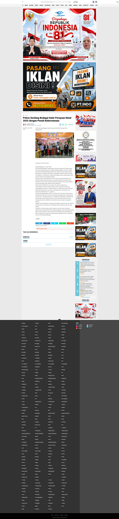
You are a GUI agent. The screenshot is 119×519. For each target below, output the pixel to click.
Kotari (23, 398)
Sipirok (23, 474)
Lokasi (49, 407)
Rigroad (23, 456)
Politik (57, 5)
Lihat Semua (48, 244)
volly (62, 506)
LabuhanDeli (64, 401)
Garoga (36, 372)
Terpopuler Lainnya (86, 297)
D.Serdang (37, 358)
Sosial (36, 474)
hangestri (63, 378)
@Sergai (23, 323)
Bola (62, 352)
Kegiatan (63, 393)
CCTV (62, 355)
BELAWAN (24, 346)
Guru (62, 375)
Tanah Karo (50, 482)
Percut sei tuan (51, 445)
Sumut (49, 474)
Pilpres (36, 448)
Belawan (31, 5)
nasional (63, 422)
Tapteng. (50, 491)
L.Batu (23, 401)
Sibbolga (63, 465)
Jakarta (41, 5)
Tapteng (23, 491)
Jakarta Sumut (51, 387)
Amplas (63, 326)
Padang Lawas (64, 430)
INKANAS (63, 384)
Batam (49, 337)
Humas (70, 5)
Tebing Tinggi (64, 494)
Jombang (24, 390)
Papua (49, 439)
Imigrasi (50, 384)
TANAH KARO (64, 482)
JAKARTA (37, 387)
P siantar (63, 427)
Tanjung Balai (25, 485)
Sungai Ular (24, 477)
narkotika (50, 422)
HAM (23, 378)
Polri (23, 453)
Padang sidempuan (26, 433)
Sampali (37, 459)
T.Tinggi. (50, 480)
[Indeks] (93, 2)
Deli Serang (24, 363)
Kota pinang (64, 395)
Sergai (23, 462)
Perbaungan (24, 445)
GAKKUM (63, 369)
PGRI (23, 448)
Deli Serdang (51, 363)
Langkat (50, 404)
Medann (36, 416)
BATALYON (37, 337)
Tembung (50, 497)
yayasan (50, 509)
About (52, 515)
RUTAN (62, 456)
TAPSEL (63, 488)
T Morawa (63, 477)
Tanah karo (37, 482)
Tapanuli (92, 5)
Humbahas (24, 384)
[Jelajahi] (117, 2)
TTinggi (63, 503)
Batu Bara (63, 340)
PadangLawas (64, 433)
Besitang (63, 346)
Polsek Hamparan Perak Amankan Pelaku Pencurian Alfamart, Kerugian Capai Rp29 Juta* (87, 292)
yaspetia (37, 509)
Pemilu (63, 442)
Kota (49, 395)
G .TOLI (36, 369)
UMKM (36, 506)
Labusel (37, 404)
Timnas (63, 497)
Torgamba (37, 503)
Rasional (50, 453)
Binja (36, 349)
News (53, 5)
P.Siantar (24, 430)
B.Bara (23, 332)
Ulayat (23, 506)
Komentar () (71, 124)
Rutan (62, 5)
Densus (49, 366)
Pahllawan (24, 436)
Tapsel (49, 488)
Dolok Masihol (25, 369)
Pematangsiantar (52, 442)
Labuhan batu (38, 401)
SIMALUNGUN (37, 471)
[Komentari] (70, 223)
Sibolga (36, 468)
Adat (66, 5)
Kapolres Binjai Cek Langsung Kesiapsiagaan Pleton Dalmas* (87, 271)
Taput (62, 491)
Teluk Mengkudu (38, 497)
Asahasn (63, 329)
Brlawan (37, 355)
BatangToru (51, 340)
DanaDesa (37, 361)
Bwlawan (50, 355)
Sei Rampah (63, 459)
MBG (49, 410)
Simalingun (64, 468)
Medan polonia (51, 413)
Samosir (23, 459)
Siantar (36, 465)
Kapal (49, 390)
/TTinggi (37, 323)
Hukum (36, 5)
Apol (36, 329)
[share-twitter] (63, 124)
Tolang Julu (24, 503)
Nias (62, 424)
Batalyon (24, 337)
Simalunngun (51, 471)
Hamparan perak (38, 378)
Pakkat (36, 436)
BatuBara (50, 343)
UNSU (49, 506)
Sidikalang (50, 468)
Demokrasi (37, 366)
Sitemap (66, 515)
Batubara (37, 343)
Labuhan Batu (51, 401)
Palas (49, 436)
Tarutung (37, 494)
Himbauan (37, 381)
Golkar (23, 375)
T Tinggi (23, 480)
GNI (62, 372)
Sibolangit (24, 468)
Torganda (50, 503)
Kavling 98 (50, 393)
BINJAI (62, 349)
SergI (49, 462)
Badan (49, 332)
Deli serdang (38, 363)
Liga (36, 407)
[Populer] (96, 2)
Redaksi (62, 515)
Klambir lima (25, 395)
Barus (62, 334)
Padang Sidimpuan (52, 433)
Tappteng (37, 488)
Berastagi (37, 346)
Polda (62, 448)
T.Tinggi (36, 480)
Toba (49, 500)
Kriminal (75, 5)
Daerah (49, 358)
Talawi (62, 480)
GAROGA (49, 372)
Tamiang (23, 482)
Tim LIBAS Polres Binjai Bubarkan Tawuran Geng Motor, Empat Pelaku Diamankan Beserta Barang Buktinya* (86, 286)
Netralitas (85, 5)
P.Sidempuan (37, 430)
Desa (62, 366)
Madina (63, 407)
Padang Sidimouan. (39, 433)
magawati (24, 410)
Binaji (23, 349)
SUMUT (62, 474)
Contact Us (57, 515)
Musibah (23, 422)
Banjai (49, 334)
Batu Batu (24, 343)
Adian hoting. (51, 326)
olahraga (50, 427)
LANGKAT (63, 404)
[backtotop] (59, 320)
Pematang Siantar (39, 442)
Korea (36, 395)
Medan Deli (37, 413)
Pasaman (63, 439)
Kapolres (63, 390)
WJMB (23, 509)
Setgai (62, 462)
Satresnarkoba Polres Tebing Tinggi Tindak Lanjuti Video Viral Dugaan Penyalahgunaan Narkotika (87, 265)
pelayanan (24, 442)
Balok (36, 334)
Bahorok (63, 332)
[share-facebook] (60, 124)
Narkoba (37, 422)
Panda (23, 439)
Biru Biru (37, 352)
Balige (23, 334)
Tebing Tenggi (51, 494)
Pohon (49, 448)
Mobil (36, 419)
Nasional (24, 424)
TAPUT (23, 494)
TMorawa (37, 500)
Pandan (36, 439)
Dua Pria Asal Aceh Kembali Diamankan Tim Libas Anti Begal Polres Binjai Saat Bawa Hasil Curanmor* (87, 279)
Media (80, 5)
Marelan (37, 410)
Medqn (62, 416)
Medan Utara (24, 416)
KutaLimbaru (64, 398)
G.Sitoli (50, 369)
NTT (36, 427)
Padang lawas (51, 430)
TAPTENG (37, 491)
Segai (49, 459)
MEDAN (23, 413)
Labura (23, 404)
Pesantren (63, 445)
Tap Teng (63, 485)
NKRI (23, 427)
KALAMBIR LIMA (38, 390)
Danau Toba (50, 361)
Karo (36, 393)
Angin (23, 329)
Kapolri (23, 393)
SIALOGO (23, 465)
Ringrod (37, 456)
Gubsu (36, 375)
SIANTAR (50, 465)
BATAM (62, 337)
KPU (36, 398)
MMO (23, 419)
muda (62, 419)
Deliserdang (47, 5)
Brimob (23, 355)
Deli (62, 361)
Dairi (62, 358)
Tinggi (23, 500)
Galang (23, 372)
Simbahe (63, 471)
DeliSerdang (24, 366)
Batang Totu (37, 340)
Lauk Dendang (25, 407)
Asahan (50, 329)
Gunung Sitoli (51, 375)
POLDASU (50, 451)
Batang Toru (24, 340)
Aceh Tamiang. (25, 326)
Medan (26, 5)
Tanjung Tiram (51, 485)
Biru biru (24, 352)
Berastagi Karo (51, 346)
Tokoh (62, 500)
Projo (36, 453)
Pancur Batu (64, 436)
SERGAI (36, 462)
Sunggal (37, 477)
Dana (23, 361)
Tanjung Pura (38, 485)
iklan (36, 384)
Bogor (49, 352)
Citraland (24, 358)
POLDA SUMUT (38, 451)
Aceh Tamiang (64, 323)
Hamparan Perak (52, 378)
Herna (23, 381)
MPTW (49, 419)
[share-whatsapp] (66, 124)
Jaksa (62, 387)
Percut (36, 445)
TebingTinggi (24, 497)
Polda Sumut (24, 451)
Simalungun (24, 471)
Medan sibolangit (65, 413)
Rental (63, 453)
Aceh (49, 323)
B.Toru (36, 332)
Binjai (49, 349)
